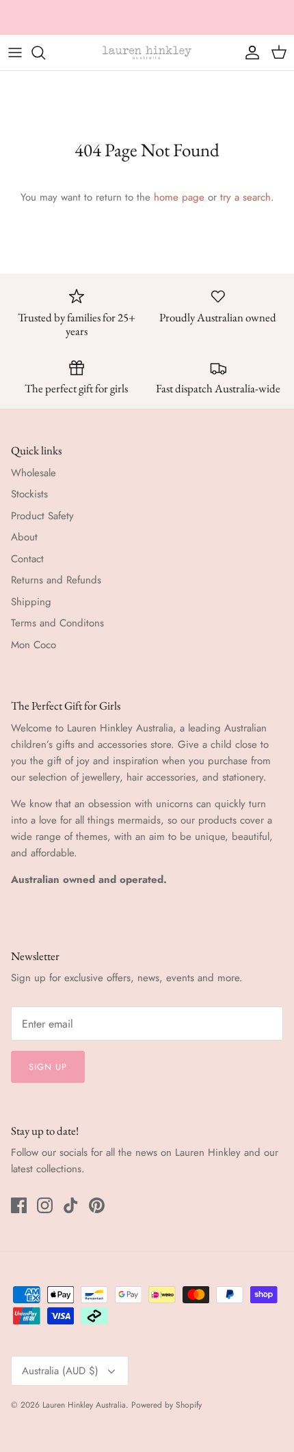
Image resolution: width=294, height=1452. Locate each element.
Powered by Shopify (166, 1405)
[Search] (45, 53)
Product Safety (42, 515)
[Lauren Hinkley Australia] (147, 52)
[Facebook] (19, 1205)
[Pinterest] (97, 1205)
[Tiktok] (71, 1205)
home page (179, 197)
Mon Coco (33, 644)
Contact (27, 558)
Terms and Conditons (57, 622)
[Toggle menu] (15, 53)
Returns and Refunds (56, 579)
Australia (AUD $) (60, 1370)
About (24, 536)
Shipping (31, 601)
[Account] (249, 53)
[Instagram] (45, 1205)
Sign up (48, 1066)
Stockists (29, 494)
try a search (245, 197)
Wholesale (33, 472)
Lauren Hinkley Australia (84, 1405)
